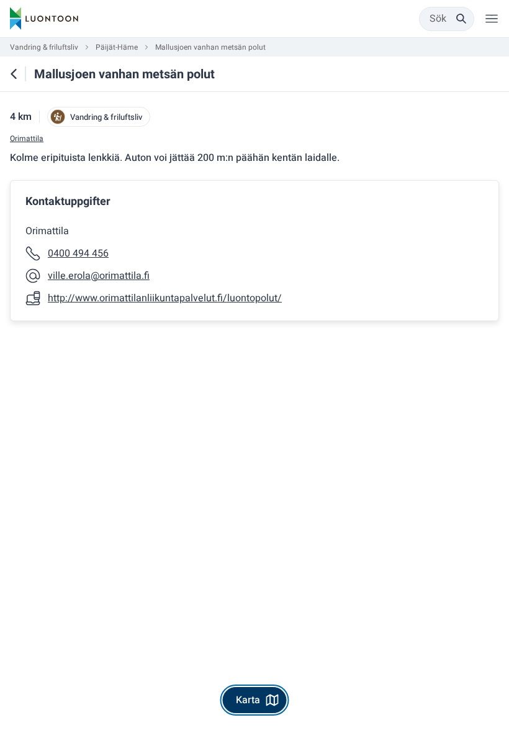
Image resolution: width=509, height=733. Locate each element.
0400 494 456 (78, 253)
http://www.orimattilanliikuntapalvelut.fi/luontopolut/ (165, 298)
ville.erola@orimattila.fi (99, 275)
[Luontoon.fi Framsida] (44, 18)
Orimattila (26, 138)
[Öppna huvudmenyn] (492, 19)
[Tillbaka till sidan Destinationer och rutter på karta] (13, 73)
